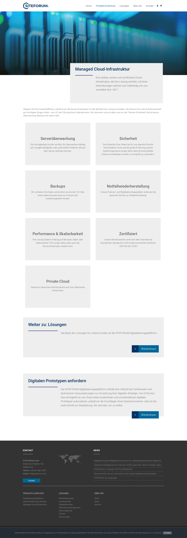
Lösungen (124, 6)
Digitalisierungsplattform (33, 498)
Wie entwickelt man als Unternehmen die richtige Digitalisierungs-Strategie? (125, 474)
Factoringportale (65, 511)
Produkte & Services (105, 6)
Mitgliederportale (66, 504)
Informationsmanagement (69, 507)
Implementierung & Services (34, 501)
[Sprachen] (161, 6)
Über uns (137, 6)
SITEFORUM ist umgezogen (105, 478)
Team (96, 501)
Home (89, 6)
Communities (64, 517)
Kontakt (150, 6)
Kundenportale (65, 501)
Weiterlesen (148, 349)
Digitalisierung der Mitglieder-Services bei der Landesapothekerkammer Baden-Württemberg (128, 461)
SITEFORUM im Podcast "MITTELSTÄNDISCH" (113, 469)
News (96, 498)
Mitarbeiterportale (66, 498)
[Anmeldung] (157, 6)
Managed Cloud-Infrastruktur (35, 504)
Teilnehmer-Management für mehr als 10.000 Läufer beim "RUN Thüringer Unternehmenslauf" (128, 465)
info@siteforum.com (37, 474)
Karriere (97, 504)
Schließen (167, 533)
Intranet (62, 514)
